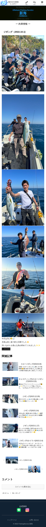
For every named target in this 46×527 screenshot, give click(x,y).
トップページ (12, 520)
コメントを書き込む (23, 487)
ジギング (7, 349)
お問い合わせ (34, 520)
